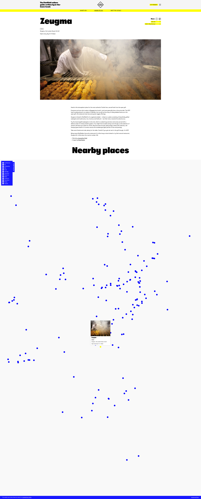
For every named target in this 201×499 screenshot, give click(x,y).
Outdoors (6, 178)
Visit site (153, 21)
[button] (100, 347)
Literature (6, 173)
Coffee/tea (7, 166)
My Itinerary (153, 4)
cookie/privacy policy (26, 497)
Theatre (6, 183)
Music (5, 176)
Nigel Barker (81, 140)
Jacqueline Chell (82, 138)
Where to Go (98, 10)
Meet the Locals (116, 10)
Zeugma (92, 110)
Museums (6, 175)
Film (5, 168)
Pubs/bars (6, 180)
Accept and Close (195, 497)
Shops (5, 181)
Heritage (6, 171)
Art (5, 164)
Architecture (7, 162)
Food (42, 28)
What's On (83, 10)
